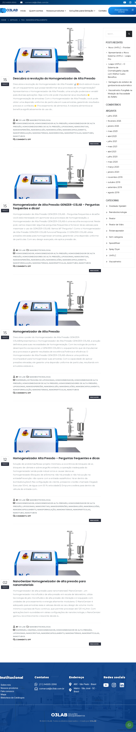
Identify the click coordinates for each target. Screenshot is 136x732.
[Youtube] (106, 685)
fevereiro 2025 (114, 121)
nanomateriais (40, 133)
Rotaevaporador (116, 231)
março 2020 (113, 167)
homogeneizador (25, 123)
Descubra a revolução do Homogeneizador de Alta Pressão (54, 78)
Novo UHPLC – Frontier (119, 47)
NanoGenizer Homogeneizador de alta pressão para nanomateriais (49, 583)
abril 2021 (112, 151)
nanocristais (81, 126)
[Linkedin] (122, 685)
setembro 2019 (115, 187)
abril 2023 (112, 136)
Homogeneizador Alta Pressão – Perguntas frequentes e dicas (56, 458)
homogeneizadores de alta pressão (41, 126)
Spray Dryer (114, 249)
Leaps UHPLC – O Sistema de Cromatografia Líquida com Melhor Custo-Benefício (118, 70)
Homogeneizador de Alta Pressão (36, 331)
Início (23, 10)
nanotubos (19, 136)
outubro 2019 (114, 182)
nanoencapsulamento (74, 130)
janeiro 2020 (113, 172)
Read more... (95, 144)
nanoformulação (22, 133)
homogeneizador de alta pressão (40, 383)
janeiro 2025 (113, 126)
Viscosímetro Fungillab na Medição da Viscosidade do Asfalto (120, 93)
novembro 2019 (115, 177)
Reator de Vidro (116, 224)
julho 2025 (112, 116)
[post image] (51, 50)
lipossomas (67, 126)
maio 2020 (113, 162)
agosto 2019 (113, 192)
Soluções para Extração (81, 10)
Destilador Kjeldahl (117, 206)
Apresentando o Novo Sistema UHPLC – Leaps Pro (119, 55)
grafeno (31, 630)
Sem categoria (116, 237)
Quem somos (36, 10)
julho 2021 (112, 141)
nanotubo (87, 133)
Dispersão (21, 380)
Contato (103, 10)
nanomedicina (56, 133)
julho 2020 (113, 156)
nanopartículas (73, 133)
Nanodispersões (21, 130)
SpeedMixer (114, 243)
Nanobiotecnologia (40, 120)
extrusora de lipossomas (40, 380)
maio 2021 (112, 146)
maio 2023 (113, 131)
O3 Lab (22, 120)
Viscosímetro (115, 261)
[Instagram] (114, 685)
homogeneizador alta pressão (51, 123)
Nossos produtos (55, 10)
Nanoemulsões (54, 130)
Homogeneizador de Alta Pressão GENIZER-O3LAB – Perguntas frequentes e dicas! (56, 206)
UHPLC (112, 255)
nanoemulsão (38, 130)
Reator (112, 218)
